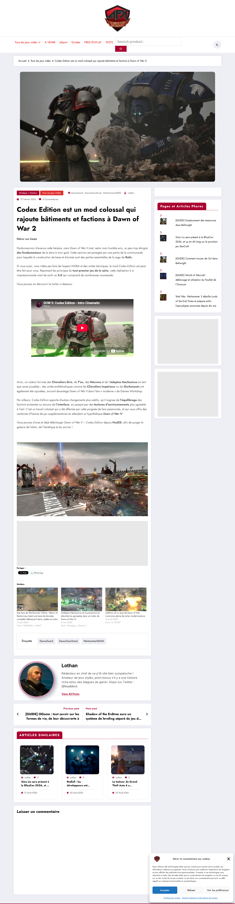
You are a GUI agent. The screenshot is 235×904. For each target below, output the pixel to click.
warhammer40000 (112, 192)
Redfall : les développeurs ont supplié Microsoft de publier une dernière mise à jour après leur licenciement (80, 784)
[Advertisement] (82, 543)
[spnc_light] (217, 45)
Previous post (71, 708)
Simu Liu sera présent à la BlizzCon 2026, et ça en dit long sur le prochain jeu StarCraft (35, 784)
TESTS (109, 42)
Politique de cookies (172, 897)
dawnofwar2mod (93, 192)
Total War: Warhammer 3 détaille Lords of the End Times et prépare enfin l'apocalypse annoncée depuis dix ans (196, 301)
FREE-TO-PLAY (93, 42)
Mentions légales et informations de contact (200, 897)
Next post (91, 708)
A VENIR (50, 42)
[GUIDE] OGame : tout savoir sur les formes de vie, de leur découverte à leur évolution (52, 717)
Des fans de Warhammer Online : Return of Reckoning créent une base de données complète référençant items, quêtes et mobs (37, 616)
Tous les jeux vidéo (26, 42)
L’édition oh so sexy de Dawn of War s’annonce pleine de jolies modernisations (125, 614)
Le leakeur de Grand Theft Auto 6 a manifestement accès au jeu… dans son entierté (126, 784)
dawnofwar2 (77, 192)
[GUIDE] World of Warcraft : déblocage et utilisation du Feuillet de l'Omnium (196, 279)
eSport (63, 42)
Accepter (165, 890)
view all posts (70, 694)
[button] (228, 858)
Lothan (131, 192)
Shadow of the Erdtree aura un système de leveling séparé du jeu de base (113, 717)
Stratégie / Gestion (28, 192)
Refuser (191, 890)
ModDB (116, 422)
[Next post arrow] (147, 714)
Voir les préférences (217, 890)
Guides (75, 42)
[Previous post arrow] (18, 714)
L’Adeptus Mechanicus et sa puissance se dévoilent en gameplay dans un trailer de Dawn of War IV (80, 616)
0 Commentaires (50, 199)
